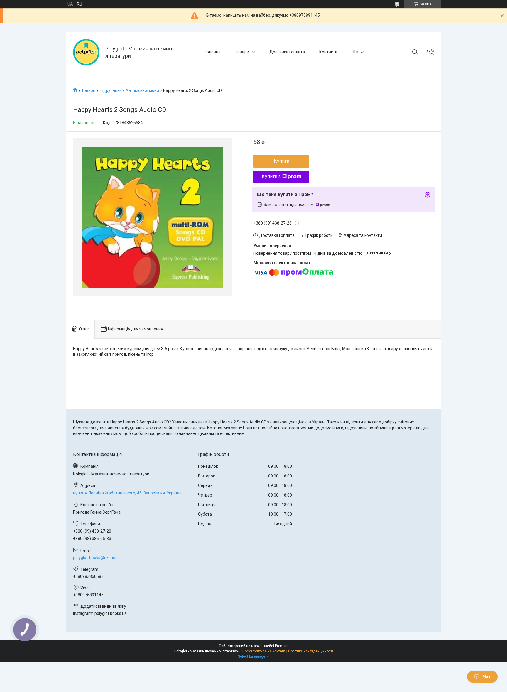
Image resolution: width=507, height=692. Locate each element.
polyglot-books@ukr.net (95, 557)
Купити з (271, 176)
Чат (487, 676)
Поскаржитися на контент (263, 651)
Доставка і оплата (287, 52)
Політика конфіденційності (310, 651)
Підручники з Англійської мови (129, 90)
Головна (213, 52)
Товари (242, 52)
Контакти (328, 52)
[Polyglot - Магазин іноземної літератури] (86, 52)
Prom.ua (281, 646)
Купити (281, 161)
